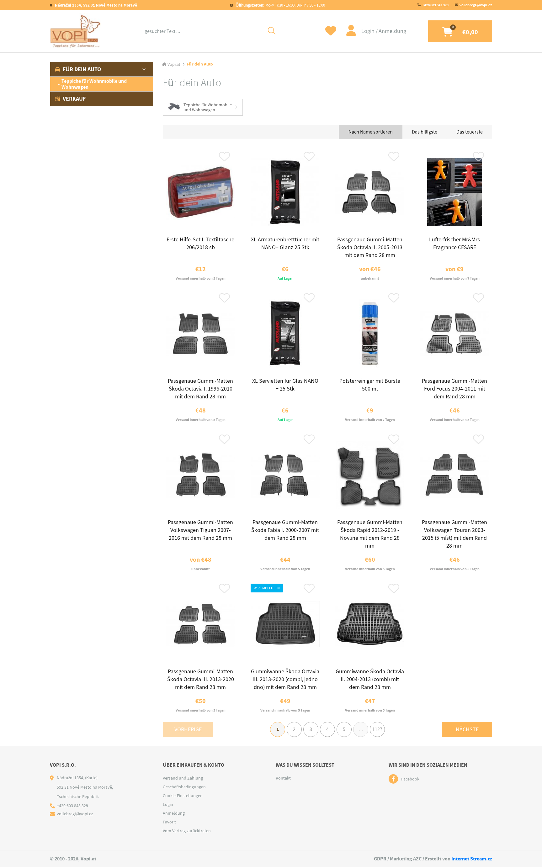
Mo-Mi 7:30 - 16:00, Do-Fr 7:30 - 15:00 (280, 5)
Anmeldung (392, 31)
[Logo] (75, 31)
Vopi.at (173, 64)
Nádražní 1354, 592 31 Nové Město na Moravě (95, 5)
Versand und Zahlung (183, 778)
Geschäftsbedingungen (184, 787)
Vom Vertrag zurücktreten (187, 830)
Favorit (169, 822)
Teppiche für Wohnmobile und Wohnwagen (94, 84)
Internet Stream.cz (471, 858)
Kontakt (283, 778)
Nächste (467, 729)
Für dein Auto (82, 69)
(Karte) (91, 777)
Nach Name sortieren (370, 132)
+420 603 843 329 (435, 5)
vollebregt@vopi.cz (476, 5)
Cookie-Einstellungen (183, 795)
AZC (417, 858)
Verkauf (74, 98)
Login (368, 31)
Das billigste (424, 132)
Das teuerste (469, 132)
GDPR (380, 858)
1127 (377, 729)
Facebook (410, 779)
